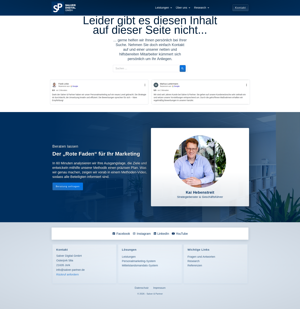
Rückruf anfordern (67, 274)
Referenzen (195, 265)
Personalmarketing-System (139, 261)
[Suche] (183, 68)
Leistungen (162, 7)
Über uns (181, 7)
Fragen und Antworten (201, 256)
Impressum (159, 288)
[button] (163, 8)
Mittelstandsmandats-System (140, 265)
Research (200, 7)
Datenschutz (142, 288)
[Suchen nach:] (150, 68)
